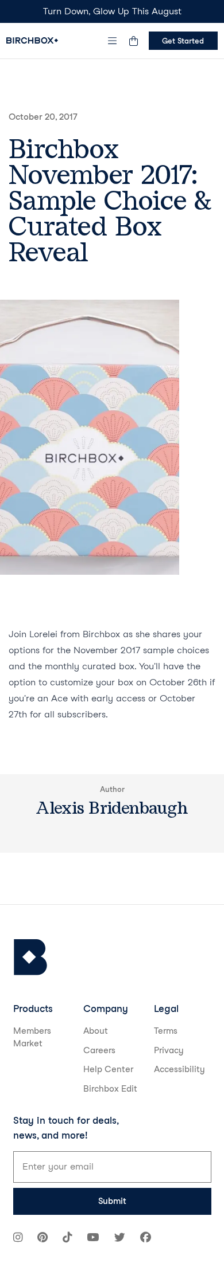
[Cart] (134, 40)
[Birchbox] (30, 957)
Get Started (183, 40)
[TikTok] (67, 1238)
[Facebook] (145, 1238)
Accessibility (179, 1069)
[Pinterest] (42, 1238)
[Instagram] (17, 1238)
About (95, 1031)
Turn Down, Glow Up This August (112, 11)
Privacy (169, 1050)
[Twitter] (119, 1238)
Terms (165, 1031)
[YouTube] (93, 1238)
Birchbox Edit (110, 1089)
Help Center (108, 1069)
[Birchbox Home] (32, 40)
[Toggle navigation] (112, 40)
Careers (99, 1050)
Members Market (32, 1037)
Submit (112, 1201)
